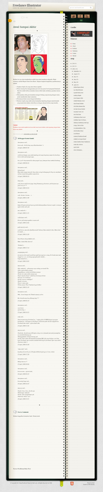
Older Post (27, 469)
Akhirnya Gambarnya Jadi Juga (81, 122)
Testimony (75, 51)
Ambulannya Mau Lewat (79, 117)
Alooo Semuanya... (78, 150)
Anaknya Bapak (77, 95)
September (76, 71)
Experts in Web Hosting (89, 484)
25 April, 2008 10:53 (23, 312)
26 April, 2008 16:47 (23, 384)
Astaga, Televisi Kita (78, 125)
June (75, 79)
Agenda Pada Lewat (78, 92)
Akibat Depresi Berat (79, 87)
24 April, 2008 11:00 (23, 198)
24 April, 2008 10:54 (23, 188)
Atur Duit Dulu (77, 114)
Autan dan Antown (78, 144)
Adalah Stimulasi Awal (79, 101)
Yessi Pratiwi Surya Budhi (25, 239)
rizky (19, 317)
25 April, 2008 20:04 (23, 364)
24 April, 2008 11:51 (23, 213)
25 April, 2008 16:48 (23, 344)
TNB (50, 483)
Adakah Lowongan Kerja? (80, 139)
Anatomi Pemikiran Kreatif (80, 136)
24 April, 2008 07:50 (23, 148)
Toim (19, 181)
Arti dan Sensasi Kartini (79, 109)
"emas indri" (21, 349)
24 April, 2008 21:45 (23, 287)
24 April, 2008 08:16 (23, 163)
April (75, 85)
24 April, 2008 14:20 (23, 234)
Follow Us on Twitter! (73, 16)
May (75, 82)
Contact (81, 20)
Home (22, 469)
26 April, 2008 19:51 (23, 399)
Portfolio (75, 48)
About (74, 46)
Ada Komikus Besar (78, 131)
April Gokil (76, 147)
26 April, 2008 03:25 (23, 374)
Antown (20, 266)
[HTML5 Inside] (72, 483)
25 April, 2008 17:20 (23, 354)
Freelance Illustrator (27, 5)
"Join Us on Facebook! (80, 16)
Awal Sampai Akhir (78, 98)
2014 (73, 63)
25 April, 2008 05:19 (23, 301)
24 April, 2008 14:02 (23, 223)
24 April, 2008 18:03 (23, 261)
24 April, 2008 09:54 (23, 176)
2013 (73, 66)
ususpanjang (21, 252)
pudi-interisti (21, 227)
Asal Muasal (77, 133)
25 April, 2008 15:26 (23, 326)
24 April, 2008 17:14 (23, 248)
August (76, 74)
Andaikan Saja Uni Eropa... (80, 120)
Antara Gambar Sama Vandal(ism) (82, 141)
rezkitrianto (21, 217)
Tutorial (74, 55)
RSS (87, 16)
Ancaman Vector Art (78, 111)
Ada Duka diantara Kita (79, 106)
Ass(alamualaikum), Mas (79, 128)
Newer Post (16, 469)
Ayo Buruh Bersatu (78, 90)
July (75, 76)
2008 (73, 69)
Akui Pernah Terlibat (78, 103)
